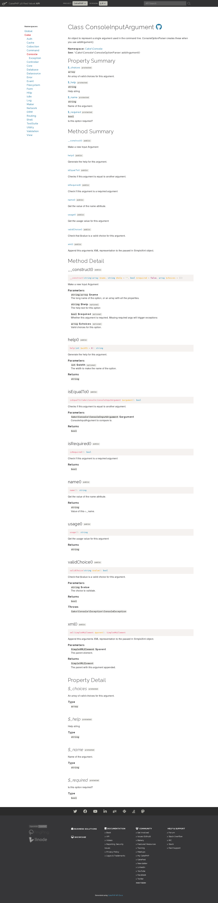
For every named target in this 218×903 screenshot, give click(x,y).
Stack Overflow (176, 836)
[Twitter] (75, 812)
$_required (74, 112)
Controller (33, 62)
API (107, 836)
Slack (171, 844)
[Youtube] (95, 812)
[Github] (114, 812)
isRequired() (74, 185)
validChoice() (75, 229)
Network (32, 108)
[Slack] (124, 812)
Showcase (80, 837)
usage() (72, 214)
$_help (72, 82)
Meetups (141, 852)
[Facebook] (85, 812)
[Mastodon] (143, 812)
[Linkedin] (105, 812)
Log (29, 100)
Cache (30, 42)
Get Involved (143, 832)
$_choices (74, 67)
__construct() (75, 140)
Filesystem (33, 85)
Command (33, 50)
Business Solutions (85, 829)
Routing (31, 115)
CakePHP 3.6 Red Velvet (21, 3)
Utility (30, 127)
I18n (29, 96)
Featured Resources (146, 844)
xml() (70, 244)
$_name (73, 97)
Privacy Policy (112, 852)
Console (32, 54)
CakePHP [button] (79, 3)
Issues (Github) (144, 836)
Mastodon (141, 882)
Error (29, 77)
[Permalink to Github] (159, 27)
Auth (29, 38)
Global (28, 31)
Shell (30, 119)
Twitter (140, 879)
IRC (170, 840)
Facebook (141, 875)
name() (71, 200)
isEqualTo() (74, 170)
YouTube (141, 871)
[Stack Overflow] (134, 812)
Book (108, 832)
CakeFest (141, 859)
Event (30, 81)
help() (71, 155)
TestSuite (32, 123)
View (30, 135)
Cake (27, 35)
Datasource (34, 73)
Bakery (140, 840)
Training (141, 848)
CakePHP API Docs (115, 895)
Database (32, 69)
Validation (33, 131)
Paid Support (174, 848)
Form (30, 89)
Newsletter (142, 863)
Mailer (30, 104)
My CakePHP (143, 856)
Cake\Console (94, 48)
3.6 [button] (102, 3)
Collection (33, 46)
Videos (109, 840)
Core (29, 65)
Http (29, 92)
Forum (172, 832)
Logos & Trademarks (115, 856)
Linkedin (141, 867)
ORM (29, 112)
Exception (35, 58)
